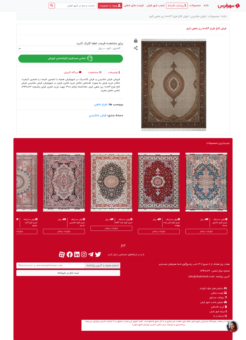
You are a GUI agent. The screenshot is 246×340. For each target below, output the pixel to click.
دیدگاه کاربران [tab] (71, 72)
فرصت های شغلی (134, 5)
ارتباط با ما (218, 316)
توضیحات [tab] (113, 72)
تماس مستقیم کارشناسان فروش (67, 58)
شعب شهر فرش (156, 5)
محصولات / (213, 16)
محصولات (195, 5)
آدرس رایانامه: (209, 277)
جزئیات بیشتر (63, 231)
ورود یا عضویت (109, 6)
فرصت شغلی (217, 293)
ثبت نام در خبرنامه (68, 273)
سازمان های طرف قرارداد (212, 288)
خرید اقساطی (218, 306)
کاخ (123, 245)
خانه (205, 5)
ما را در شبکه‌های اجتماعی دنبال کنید (126, 254)
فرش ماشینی (97, 115)
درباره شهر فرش (218, 311)
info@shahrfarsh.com (201, 277)
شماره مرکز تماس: (215, 271)
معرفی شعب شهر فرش (212, 302)
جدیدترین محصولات (218, 143)
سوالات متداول (217, 297)
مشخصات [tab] (93, 72)
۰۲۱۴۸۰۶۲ (205, 271)
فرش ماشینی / (197, 16)
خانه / (223, 16)
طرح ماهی (100, 104)
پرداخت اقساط (176, 6)
